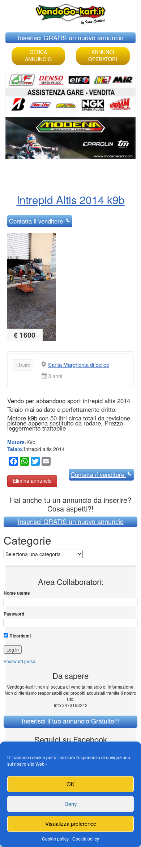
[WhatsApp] (23, 462)
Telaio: (15, 448)
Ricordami (19, 635)
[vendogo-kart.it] (70, 12)
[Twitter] (34, 462)
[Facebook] (12, 462)
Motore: (16, 442)
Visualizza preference (70, 823)
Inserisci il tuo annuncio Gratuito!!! (71, 720)
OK (70, 784)
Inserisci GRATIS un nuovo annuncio (71, 37)
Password (14, 614)
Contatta (36, 221)
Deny (70, 803)
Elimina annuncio (32, 480)
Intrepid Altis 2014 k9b (71, 199)
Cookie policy (55, 838)
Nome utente (17, 593)
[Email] (45, 462)
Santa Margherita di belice (78, 364)
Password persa (19, 661)
